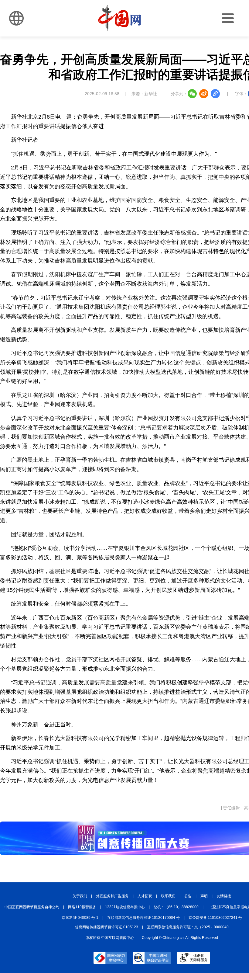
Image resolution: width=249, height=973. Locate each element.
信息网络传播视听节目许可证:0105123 (106, 927)
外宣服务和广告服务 (112, 896)
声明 (204, 896)
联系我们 (168, 896)
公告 (188, 896)
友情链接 (224, 896)
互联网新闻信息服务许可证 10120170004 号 (143, 918)
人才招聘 (145, 896)
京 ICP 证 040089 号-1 (80, 918)
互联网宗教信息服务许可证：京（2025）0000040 (188, 927)
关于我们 (80, 896)
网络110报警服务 (82, 907)
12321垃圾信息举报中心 (125, 907)
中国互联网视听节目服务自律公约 (32, 907)
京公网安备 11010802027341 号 (215, 918)
